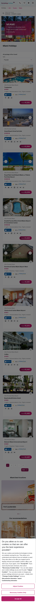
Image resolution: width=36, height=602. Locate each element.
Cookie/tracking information (9, 580)
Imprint (19, 578)
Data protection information (9, 578)
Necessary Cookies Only (18, 592)
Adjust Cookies (18, 586)
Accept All (18, 599)
